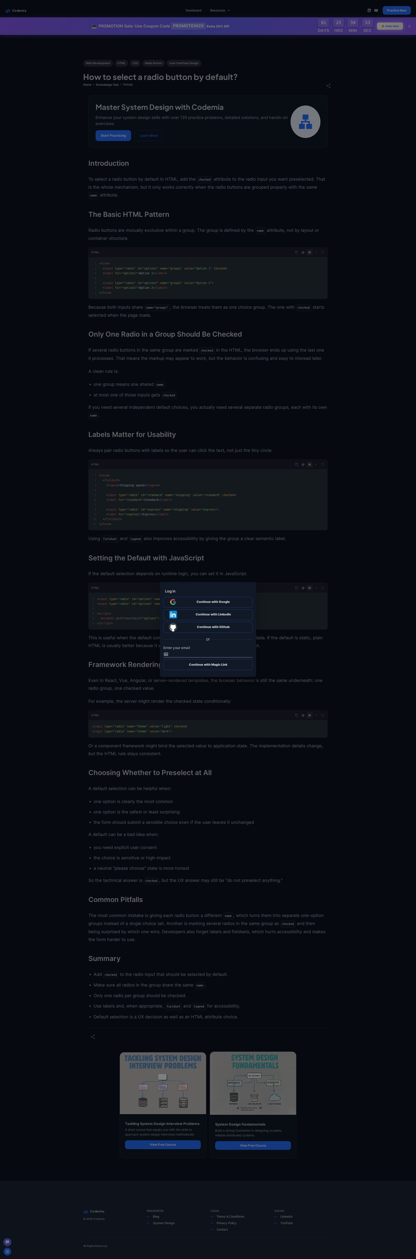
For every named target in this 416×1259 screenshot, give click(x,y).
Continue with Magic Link (208, 664)
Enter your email (176, 648)
